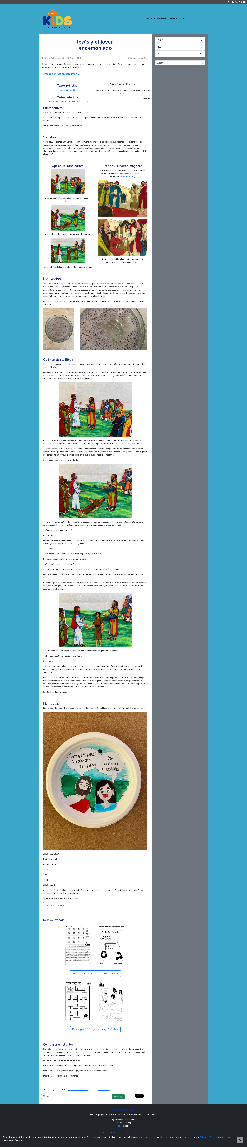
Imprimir (49, 1096)
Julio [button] (181, 18)
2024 (160, 53)
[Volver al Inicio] (229, 2)
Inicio (148, 18)
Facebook (124, 1125)
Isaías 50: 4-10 (66, 101)
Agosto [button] (171, 18)
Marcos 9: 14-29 (68, 90)
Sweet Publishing (127, 176)
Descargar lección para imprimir (62, 74)
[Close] (240, 1140)
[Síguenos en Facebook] (244, 2)
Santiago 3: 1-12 (80, 101)
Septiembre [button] (159, 18)
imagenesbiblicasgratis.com (132, 173)
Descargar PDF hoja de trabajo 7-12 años (95, 973)
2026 (160, 40)
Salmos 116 (52, 101)
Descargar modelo (56, 905)
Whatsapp (118, 1096)
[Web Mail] (240, 2)
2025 (160, 46)
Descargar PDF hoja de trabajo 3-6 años (95, 1029)
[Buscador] (236, 2)
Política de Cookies (208, 1137)
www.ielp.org (125, 1122)
